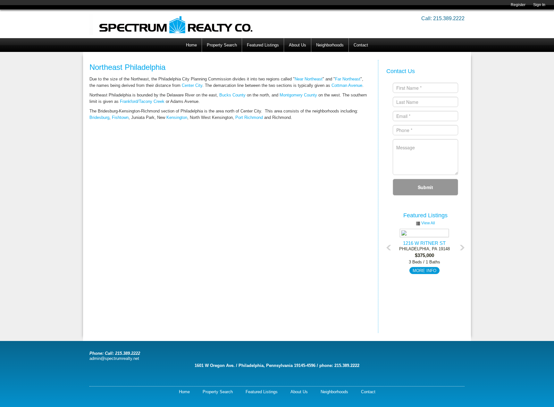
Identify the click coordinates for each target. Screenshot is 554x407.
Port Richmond (249, 117)
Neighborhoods (330, 45)
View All (427, 223)
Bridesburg (99, 117)
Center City (192, 85)
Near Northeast (309, 79)
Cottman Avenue (347, 85)
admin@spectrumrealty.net (114, 358)
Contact (361, 45)
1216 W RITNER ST (424, 243)
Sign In (539, 5)
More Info (424, 270)
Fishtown (120, 117)
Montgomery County (298, 95)
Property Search (222, 45)
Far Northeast (347, 79)
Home (191, 45)
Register (518, 5)
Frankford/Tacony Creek (142, 101)
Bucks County (232, 95)
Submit (425, 187)
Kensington (176, 117)
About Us (297, 45)
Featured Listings (263, 45)
